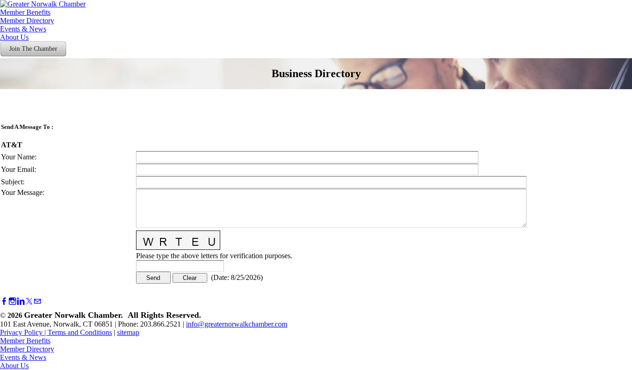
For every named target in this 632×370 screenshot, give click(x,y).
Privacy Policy (21, 332)
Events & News (23, 29)
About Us (14, 37)
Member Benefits (25, 12)
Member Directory (27, 20)
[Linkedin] (21, 301)
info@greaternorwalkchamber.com (236, 324)
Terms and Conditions (80, 332)
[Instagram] (12, 301)
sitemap (128, 332)
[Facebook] (4, 301)
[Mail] (37, 301)
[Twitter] (29, 301)
